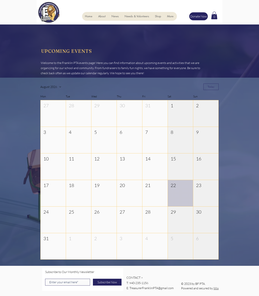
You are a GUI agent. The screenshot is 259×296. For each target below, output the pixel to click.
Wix (216, 288)
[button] (214, 15)
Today (211, 86)
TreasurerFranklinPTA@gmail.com (152, 288)
